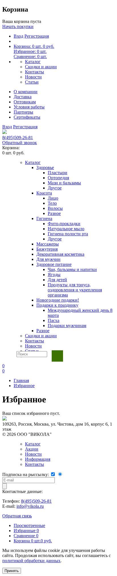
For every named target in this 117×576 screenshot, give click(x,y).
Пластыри (57, 172)
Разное (54, 213)
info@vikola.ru (30, 506)
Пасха (53, 320)
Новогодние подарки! (57, 300)
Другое (55, 187)
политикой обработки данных (31, 560)
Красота (44, 193)
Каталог (33, 61)
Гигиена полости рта (68, 233)
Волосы (55, 208)
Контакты (34, 71)
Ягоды (54, 274)
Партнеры (23, 112)
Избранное (24, 385)
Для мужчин (48, 259)
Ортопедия (58, 177)
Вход (18, 36)
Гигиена (44, 218)
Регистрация (36, 36)
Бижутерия (47, 249)
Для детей (57, 279)
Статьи (32, 82)
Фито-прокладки (64, 223)
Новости (33, 76)
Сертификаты (27, 117)
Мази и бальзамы (64, 182)
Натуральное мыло (66, 228)
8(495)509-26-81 (17, 137)
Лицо (53, 198)
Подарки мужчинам (67, 325)
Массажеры (47, 244)
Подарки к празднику (57, 305)
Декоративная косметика (60, 254)
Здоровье (45, 167)
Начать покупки (18, 26)
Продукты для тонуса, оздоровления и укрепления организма (75, 289)
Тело (52, 203)
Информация (37, 459)
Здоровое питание (54, 264)
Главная (21, 380)
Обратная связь (17, 515)
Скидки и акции (41, 66)
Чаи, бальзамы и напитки (72, 269)
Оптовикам (25, 101)
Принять (12, 571)
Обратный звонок (19, 142)
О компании (25, 91)
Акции (31, 449)
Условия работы (29, 106)
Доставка (23, 96)
